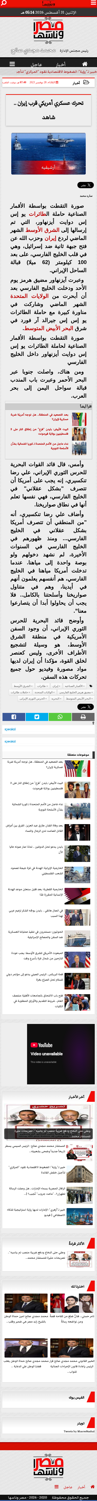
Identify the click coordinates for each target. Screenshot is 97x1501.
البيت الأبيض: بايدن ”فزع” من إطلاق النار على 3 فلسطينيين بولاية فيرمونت (39, 431)
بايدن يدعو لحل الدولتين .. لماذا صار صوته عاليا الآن (36, 849)
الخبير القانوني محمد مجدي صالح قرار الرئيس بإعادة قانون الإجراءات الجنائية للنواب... (72, 1366)
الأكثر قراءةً (76, 1243)
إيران (50, 238)
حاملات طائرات (19, 692)
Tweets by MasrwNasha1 (79, 1431)
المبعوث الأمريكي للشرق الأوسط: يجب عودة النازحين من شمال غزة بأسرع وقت (37, 956)
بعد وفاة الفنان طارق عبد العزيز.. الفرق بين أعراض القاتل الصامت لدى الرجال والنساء (34, 828)
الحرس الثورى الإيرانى (32, 698)
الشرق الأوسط (42, 230)
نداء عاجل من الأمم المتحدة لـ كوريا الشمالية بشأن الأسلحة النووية (39, 446)
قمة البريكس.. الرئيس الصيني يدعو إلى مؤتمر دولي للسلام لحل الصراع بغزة (34, 977)
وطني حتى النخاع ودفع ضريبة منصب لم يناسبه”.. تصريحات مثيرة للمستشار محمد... (36, 1255)
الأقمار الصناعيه (74, 686)
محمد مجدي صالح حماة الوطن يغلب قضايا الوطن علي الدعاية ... (26, 1364)
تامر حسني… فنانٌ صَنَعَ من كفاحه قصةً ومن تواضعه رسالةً (72, 1319)
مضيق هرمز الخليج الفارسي (75, 692)
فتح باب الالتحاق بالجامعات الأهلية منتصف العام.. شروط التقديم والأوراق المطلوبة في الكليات (37, 1001)
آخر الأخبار (76, 1097)
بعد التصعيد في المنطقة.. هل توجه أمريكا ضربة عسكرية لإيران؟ (39, 417)
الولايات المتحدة (29, 296)
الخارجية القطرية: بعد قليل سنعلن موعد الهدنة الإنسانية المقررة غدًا (35, 892)
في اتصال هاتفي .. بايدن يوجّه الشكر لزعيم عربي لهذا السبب (36, 913)
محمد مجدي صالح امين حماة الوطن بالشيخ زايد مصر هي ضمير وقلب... (26, 1319)
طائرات (37, 214)
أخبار (76, 83)
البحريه (55, 698)
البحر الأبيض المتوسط (48, 328)
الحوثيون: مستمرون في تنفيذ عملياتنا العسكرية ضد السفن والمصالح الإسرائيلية (35, 934)
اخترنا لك (77, 1286)
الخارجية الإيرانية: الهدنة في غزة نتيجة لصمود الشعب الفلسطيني (37, 871)
